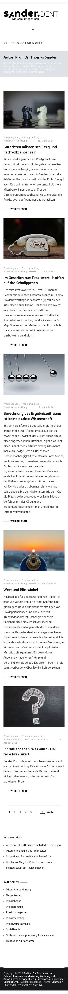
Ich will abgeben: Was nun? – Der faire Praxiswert (29, 751)
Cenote (55, 981)
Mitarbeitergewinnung (18, 889)
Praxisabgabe (10, 137)
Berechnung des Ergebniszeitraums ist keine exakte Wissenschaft (32, 416)
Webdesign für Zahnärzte (20, 941)
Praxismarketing (12, 739)
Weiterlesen (18, 209)
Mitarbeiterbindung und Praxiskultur (26, 850)
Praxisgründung (30, 137)
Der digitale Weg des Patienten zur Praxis (29, 862)
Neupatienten (13, 895)
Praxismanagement (32, 736)
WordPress (36, 984)
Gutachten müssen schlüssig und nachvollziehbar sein (30, 149)
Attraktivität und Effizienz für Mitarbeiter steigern (34, 845)
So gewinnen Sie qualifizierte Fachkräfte (28, 856)
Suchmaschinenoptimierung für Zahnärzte (30, 935)
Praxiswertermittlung (15, 141)
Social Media (13, 929)
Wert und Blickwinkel (20, 590)
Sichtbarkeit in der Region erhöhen (25, 867)
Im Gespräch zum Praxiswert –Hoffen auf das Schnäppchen (33, 280)
